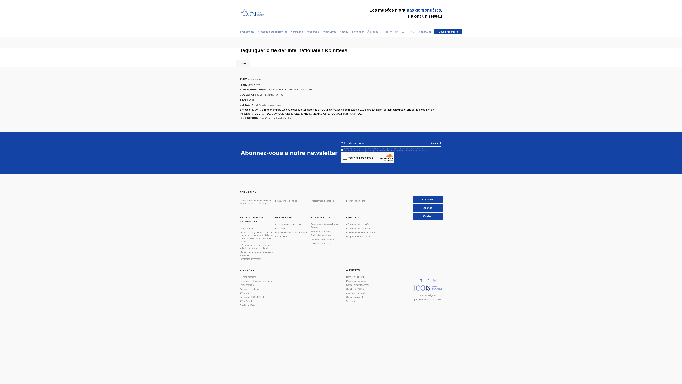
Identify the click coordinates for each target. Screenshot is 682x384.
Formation (297, 31)
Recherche (313, 31)
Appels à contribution (250, 289)
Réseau (344, 31)
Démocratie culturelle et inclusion (291, 232)
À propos (372, 31)
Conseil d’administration (358, 285)
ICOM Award (246, 301)
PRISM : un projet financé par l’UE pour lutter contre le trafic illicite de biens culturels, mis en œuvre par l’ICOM (256, 237)
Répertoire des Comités (357, 224)
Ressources (329, 31)
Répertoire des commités (358, 228)
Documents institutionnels (323, 239)
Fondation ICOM (248, 305)
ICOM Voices (246, 293)
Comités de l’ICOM (355, 289)
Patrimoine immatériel (250, 259)
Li (436, 280)
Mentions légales (428, 295)
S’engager (358, 31)
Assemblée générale (356, 293)
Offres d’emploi (247, 285)
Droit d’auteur (246, 228)
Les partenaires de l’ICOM (358, 236)
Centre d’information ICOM (288, 224)
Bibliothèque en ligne (321, 235)
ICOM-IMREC (281, 236)
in (422, 280)
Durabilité (280, 228)
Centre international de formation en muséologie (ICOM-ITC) (256, 202)
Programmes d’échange (322, 201)
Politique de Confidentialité (428, 299)
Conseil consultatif (355, 297)
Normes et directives (320, 231)
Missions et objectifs (356, 281)
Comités (352, 217)
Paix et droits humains (321, 243)
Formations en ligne (355, 201)
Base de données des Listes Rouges (324, 226)
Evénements (247, 31)
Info (243, 63)
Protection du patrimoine (272, 31)
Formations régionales (286, 201)
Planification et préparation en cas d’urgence (256, 253)
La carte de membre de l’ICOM (361, 232)
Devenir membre (248, 277)
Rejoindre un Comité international (256, 281)
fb (429, 280)
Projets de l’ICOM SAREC (252, 297)
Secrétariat (351, 301)
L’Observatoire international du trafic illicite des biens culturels (254, 246)
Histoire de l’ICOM (355, 277)
